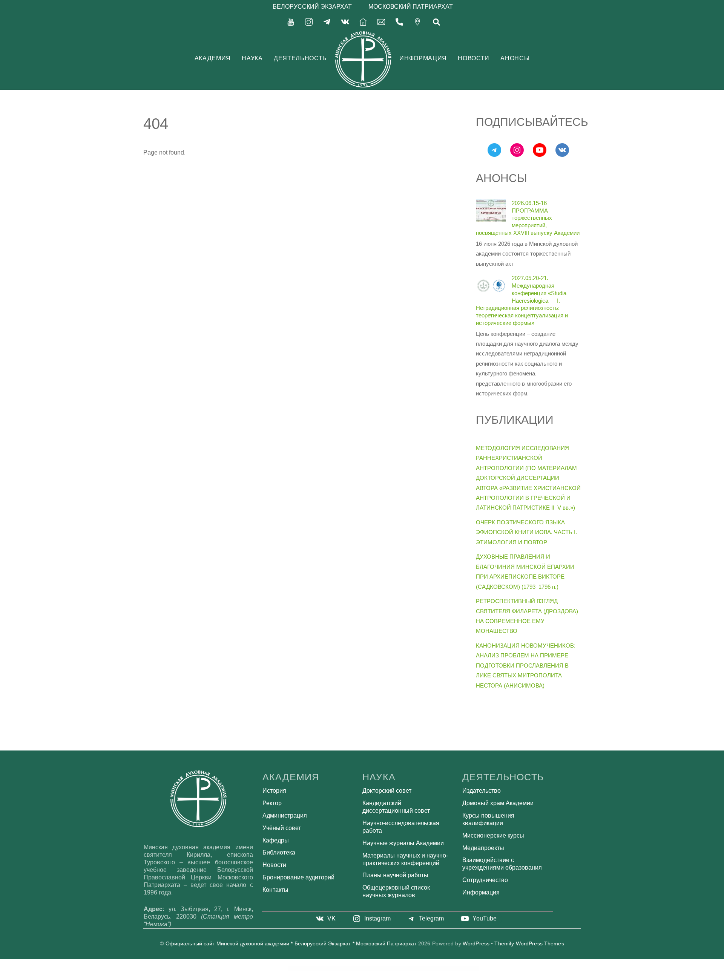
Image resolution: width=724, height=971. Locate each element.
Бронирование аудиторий (298, 877)
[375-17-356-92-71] (399, 21)
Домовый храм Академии (498, 803)
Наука (252, 58)
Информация (422, 58)
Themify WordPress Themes (529, 943)
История (274, 790)
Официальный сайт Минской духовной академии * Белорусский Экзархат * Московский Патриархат (291, 943)
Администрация (284, 815)
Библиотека (278, 852)
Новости (473, 58)
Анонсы (514, 58)
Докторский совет (386, 790)
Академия (213, 58)
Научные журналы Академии (403, 843)
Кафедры (275, 840)
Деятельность (300, 58)
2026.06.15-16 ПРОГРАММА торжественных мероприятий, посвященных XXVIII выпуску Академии (528, 218)
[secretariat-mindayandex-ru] (381, 21)
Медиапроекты (483, 848)
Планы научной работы (395, 875)
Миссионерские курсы (493, 835)
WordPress (476, 943)
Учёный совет (281, 828)
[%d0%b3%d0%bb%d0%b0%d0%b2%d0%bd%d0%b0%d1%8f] (363, 21)
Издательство (481, 790)
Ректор (272, 803)
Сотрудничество (485, 880)
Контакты (275, 890)
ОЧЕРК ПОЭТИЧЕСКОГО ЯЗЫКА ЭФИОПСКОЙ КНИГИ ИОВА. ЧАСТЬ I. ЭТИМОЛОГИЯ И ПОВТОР (526, 532)
